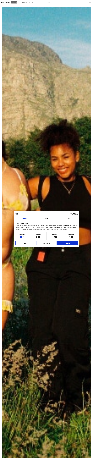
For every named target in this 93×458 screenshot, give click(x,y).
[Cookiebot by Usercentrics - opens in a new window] (71, 214)
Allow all (67, 243)
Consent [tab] (25, 218)
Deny (25, 243)
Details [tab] (46, 218)
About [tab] (68, 218)
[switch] (38, 237)
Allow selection (46, 243)
